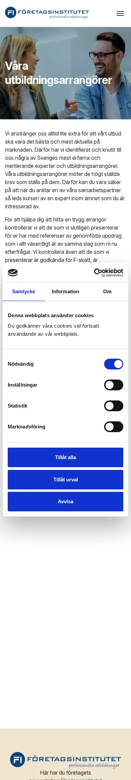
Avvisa (65, 501)
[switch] (113, 385)
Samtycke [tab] (23, 291)
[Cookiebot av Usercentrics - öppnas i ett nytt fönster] (94, 272)
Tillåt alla (65, 457)
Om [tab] (107, 291)
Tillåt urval (65, 479)
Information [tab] (65, 291)
